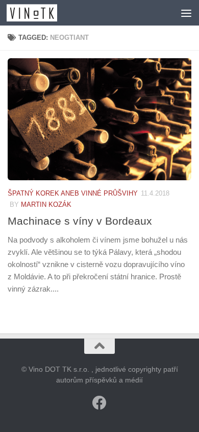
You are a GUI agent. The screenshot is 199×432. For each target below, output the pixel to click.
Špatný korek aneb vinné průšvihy (73, 193)
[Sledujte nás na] (99, 403)
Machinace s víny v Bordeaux (80, 221)
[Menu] (186, 13)
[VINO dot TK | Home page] (40, 12)
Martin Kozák (46, 204)
